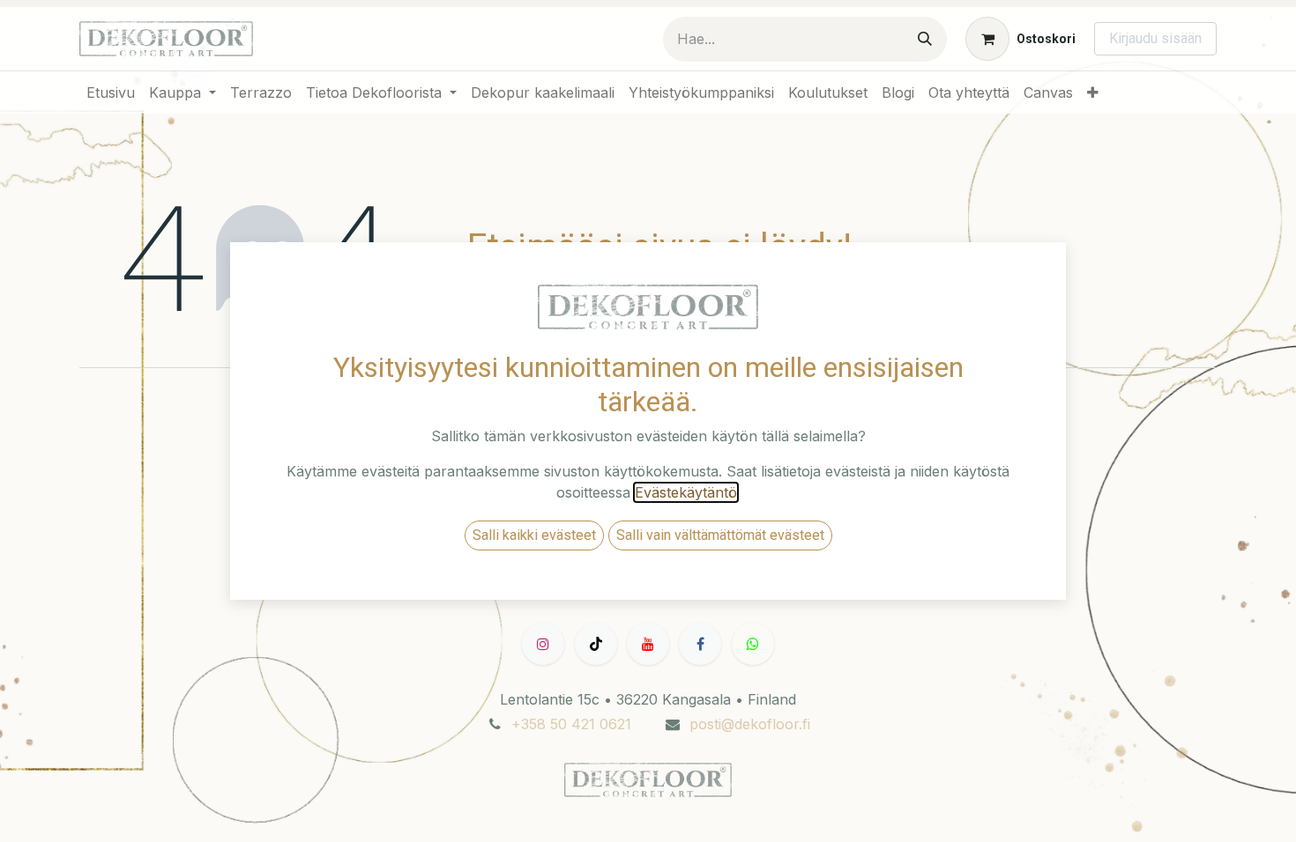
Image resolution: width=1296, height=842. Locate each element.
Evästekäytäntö (686, 492)
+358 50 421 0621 (571, 724)
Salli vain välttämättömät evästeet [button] (720, 535)
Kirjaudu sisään (1155, 38)
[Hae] (925, 39)
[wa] (753, 644)
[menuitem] (110, 92)
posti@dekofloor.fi (749, 724)
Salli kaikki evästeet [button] (534, 535)
